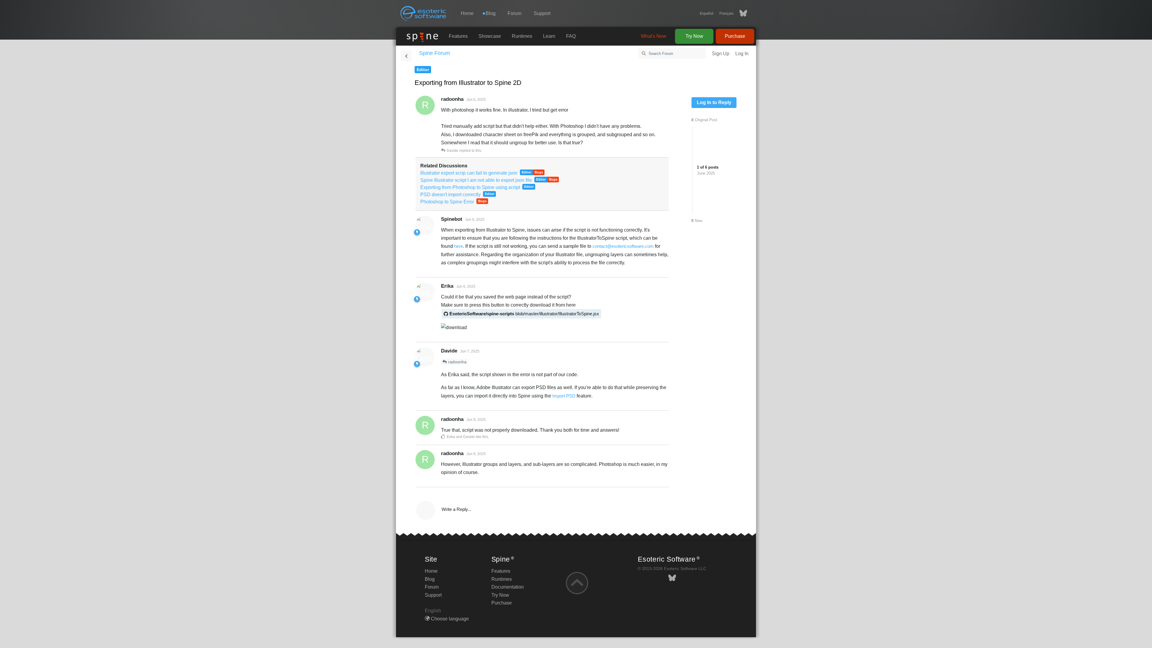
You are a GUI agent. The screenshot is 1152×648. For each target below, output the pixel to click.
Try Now (694, 36)
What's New (653, 36)
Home (467, 13)
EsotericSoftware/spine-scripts (524, 313)
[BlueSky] (740, 13)
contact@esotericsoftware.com (623, 246)
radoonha (457, 361)
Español (706, 13)
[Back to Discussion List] (406, 55)
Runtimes (522, 36)
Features (458, 36)
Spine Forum (434, 53)
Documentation (507, 587)
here (458, 246)
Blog (430, 579)
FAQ (571, 36)
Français (726, 13)
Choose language (449, 618)
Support (542, 13)
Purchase (735, 36)
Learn (549, 36)
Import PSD (563, 395)
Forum (514, 13)
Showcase (489, 36)
